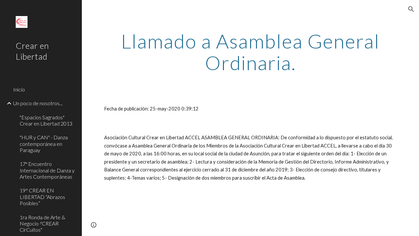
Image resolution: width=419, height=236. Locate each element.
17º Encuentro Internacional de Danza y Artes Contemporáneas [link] (47, 170)
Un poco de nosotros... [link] (38, 103)
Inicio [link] (19, 89)
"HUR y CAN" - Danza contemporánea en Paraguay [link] (44, 143)
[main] (250, 52)
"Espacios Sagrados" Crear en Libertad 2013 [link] (46, 120)
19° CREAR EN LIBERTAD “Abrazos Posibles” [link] (42, 196)
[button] (411, 9)
